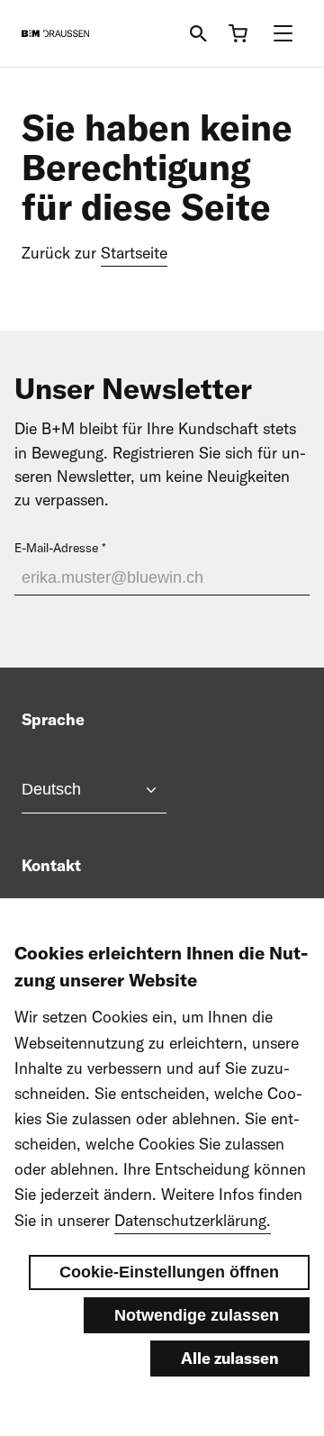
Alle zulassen (230, 1358)
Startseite (134, 252)
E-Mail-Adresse (56, 548)
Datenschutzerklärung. (192, 1220)
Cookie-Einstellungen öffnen (169, 1272)
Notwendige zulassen (196, 1315)
